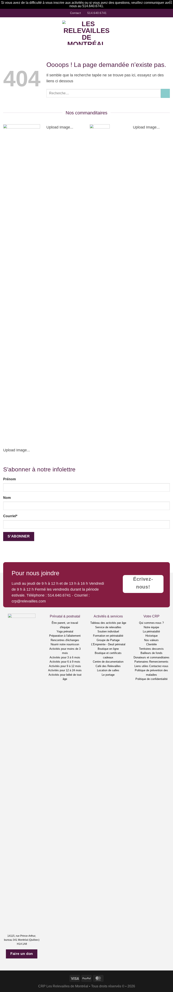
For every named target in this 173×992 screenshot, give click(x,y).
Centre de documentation (108, 661)
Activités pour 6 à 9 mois (65, 661)
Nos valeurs (151, 640)
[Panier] (168, 32)
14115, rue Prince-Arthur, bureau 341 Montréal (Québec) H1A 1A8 (21, 939)
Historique (151, 635)
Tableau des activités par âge (108, 622)
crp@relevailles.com (29, 601)
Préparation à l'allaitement (65, 635)
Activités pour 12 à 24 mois (65, 670)
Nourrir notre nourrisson (65, 644)
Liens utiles (141, 666)
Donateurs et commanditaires (151, 657)
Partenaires (141, 661)
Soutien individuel (108, 631)
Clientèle (151, 644)
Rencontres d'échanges (65, 640)
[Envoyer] (165, 93)
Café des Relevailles (108, 666)
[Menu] (6, 32)
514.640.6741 (59, 595)
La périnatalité (151, 631)
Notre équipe (151, 627)
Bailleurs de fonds (151, 653)
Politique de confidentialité (151, 679)
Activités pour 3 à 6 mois (65, 657)
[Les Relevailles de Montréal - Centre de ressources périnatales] (86, 32)
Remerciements (158, 661)
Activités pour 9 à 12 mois (65, 666)
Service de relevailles (108, 627)
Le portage (108, 674)
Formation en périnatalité (108, 635)
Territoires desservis (151, 648)
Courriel (10, 516)
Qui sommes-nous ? (151, 622)
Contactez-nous (158, 666)
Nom (7, 497)
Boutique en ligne (108, 648)
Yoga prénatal (65, 631)
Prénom (9, 479)
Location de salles (108, 670)
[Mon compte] (160, 32)
